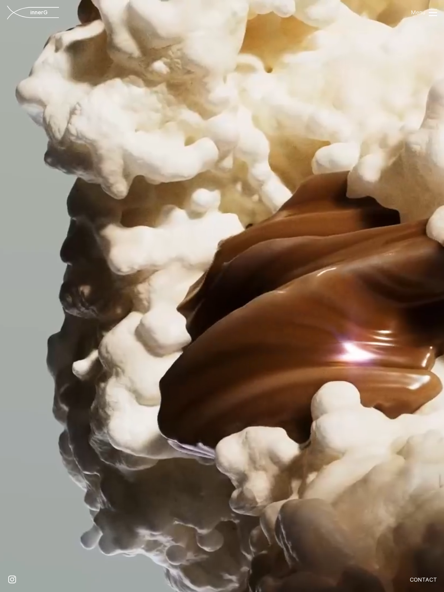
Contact (423, 579)
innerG (46, 12)
